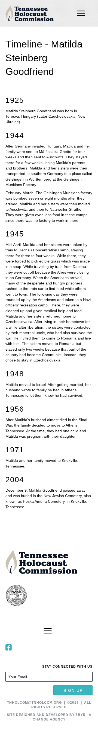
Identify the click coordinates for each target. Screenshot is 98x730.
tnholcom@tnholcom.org (34, 703)
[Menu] (81, 13)
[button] (73, 690)
